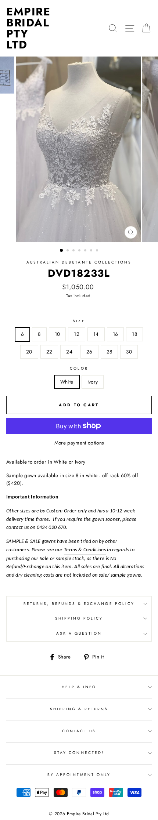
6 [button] (92, 251)
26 (89, 351)
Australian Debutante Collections (79, 262)
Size (79, 321)
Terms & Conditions (85, 550)
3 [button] (74, 251)
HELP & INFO (79, 687)
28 (109, 351)
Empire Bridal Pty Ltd (28, 28)
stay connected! (79, 752)
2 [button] (68, 251)
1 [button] (62, 251)
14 (96, 334)
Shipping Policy (79, 618)
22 (49, 351)
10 (57, 334)
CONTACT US (79, 731)
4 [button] (80, 251)
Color (79, 368)
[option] (79, 149)
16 (115, 334)
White (66, 381)
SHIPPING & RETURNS (79, 709)
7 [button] (98, 251)
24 (69, 351)
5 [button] (86, 251)
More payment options (79, 442)
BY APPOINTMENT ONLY (79, 774)
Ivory (92, 381)
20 (29, 351)
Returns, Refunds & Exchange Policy (79, 603)
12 (76, 334)
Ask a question (79, 633)
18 (134, 334)
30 (129, 351)
